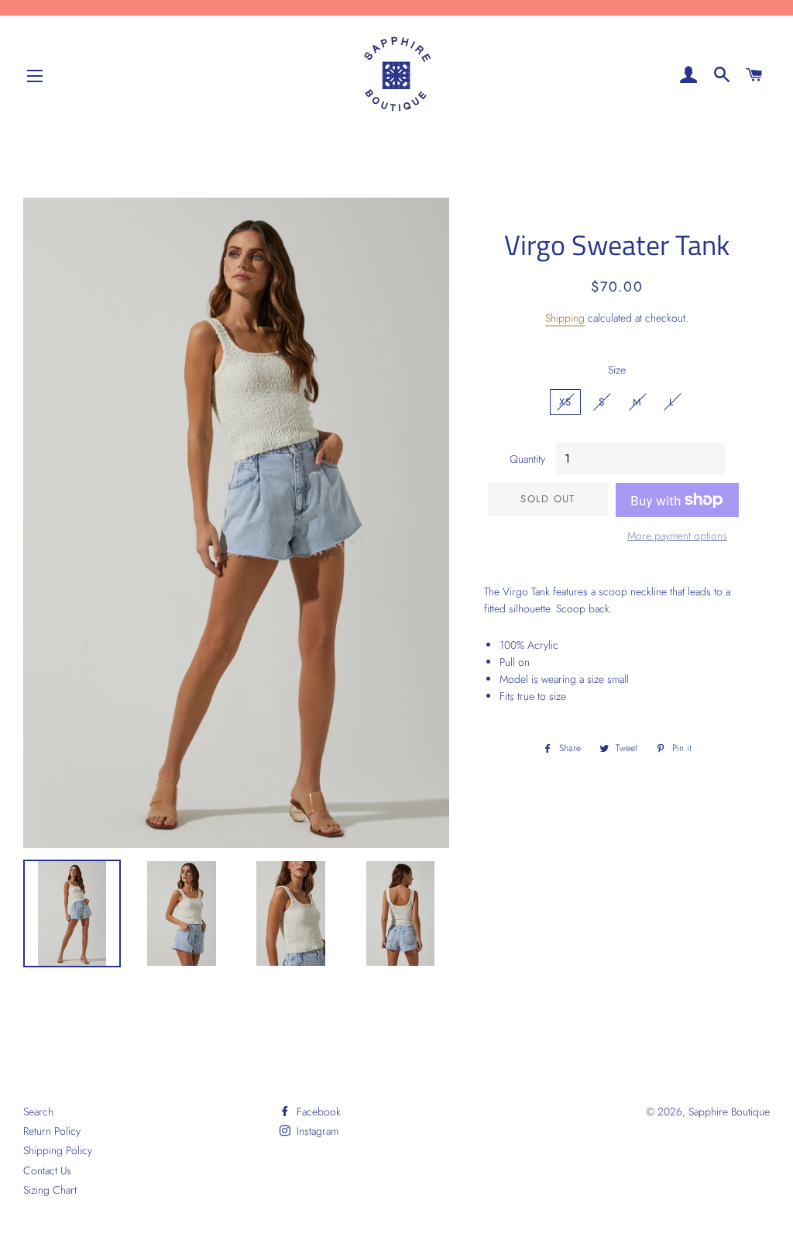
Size (617, 369)
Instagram (316, 1131)
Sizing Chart (50, 1190)
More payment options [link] (677, 535)
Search (38, 1111)
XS (565, 402)
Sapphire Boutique (729, 1111)
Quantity (527, 459)
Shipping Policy (57, 1150)
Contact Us (47, 1170)
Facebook (317, 1111)
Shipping (565, 318)
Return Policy (52, 1131)
